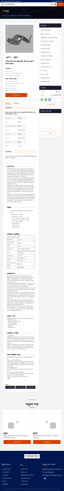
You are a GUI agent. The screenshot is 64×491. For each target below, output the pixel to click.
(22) (45, 78)
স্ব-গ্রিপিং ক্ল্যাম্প (31, 387)
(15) (49, 37)
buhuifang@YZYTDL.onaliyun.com (12, 1)
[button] (11, 426)
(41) (45, 34)
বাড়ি (3, 15)
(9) (45, 81)
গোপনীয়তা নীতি (5, 484)
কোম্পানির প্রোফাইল (6, 469)
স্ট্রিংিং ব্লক (24, 472)
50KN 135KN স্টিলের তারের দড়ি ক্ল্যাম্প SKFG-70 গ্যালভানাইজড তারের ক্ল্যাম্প (16, 436)
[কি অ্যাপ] (46, 99)
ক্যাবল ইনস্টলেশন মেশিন (25, 478)
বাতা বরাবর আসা (12, 15)
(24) (45, 48)
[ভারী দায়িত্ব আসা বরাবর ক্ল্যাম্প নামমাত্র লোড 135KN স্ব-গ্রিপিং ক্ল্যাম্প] (46, 422)
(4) (44, 70)
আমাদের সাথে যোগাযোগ (7, 478)
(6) (44, 74)
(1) (45, 52)
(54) (45, 30)
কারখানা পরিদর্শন (5, 472)
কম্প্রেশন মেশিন (24, 481)
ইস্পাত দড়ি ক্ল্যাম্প (10, 387)
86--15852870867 (58, 1)
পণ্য (7, 15)
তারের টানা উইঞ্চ (24, 469)
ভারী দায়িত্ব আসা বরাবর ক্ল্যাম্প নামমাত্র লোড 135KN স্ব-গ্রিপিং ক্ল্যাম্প (46, 436)
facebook (45, 478)
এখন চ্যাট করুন (50, 104)
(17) (46, 67)
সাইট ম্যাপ (4, 481)
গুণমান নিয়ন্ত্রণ (5, 475)
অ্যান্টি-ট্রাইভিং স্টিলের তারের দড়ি (27, 475)
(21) (46, 59)
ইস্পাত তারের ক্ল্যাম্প (20, 387)
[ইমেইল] (50, 99)
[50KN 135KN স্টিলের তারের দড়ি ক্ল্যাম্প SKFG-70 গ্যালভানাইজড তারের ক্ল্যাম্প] (17, 422)
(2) (46, 56)
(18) (47, 41)
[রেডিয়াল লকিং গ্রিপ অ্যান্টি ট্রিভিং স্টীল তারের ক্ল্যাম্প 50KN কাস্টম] (19, 39)
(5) (45, 63)
